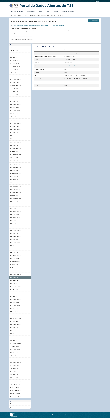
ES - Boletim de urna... (15, 135)
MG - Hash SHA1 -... (15, 201)
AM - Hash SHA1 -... (15, 88)
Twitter (13, 404)
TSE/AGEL (25, 15)
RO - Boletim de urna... (15, 312)
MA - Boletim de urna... (15, 161)
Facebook (14, 407)
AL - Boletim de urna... (15, 60)
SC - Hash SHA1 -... (15, 340)
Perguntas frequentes (68, 12)
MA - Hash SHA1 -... (15, 164)
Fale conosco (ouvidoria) (45, 415)
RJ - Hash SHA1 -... (14, 277)
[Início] (11, 15)
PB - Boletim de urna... (15, 223)
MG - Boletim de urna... (15, 198)
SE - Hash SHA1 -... (14, 365)
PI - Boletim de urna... (15, 261)
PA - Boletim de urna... (15, 211)
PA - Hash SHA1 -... (14, 214)
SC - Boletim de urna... (15, 337)
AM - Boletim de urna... (15, 85)
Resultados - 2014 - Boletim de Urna (39, 15)
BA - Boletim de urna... (15, 98)
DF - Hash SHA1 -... (14, 126)
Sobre (47, 12)
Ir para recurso (94, 20)
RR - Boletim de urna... (15, 324)
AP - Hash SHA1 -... (14, 76)
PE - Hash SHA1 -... (14, 252)
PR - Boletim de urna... (15, 236)
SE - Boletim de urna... (15, 362)
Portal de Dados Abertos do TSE (47, 5)
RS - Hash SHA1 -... (14, 302)
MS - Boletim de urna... (15, 186)
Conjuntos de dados (16, 12)
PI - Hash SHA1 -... (14, 264)
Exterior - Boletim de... (15, 387)
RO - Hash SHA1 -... (15, 315)
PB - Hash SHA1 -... (14, 227)
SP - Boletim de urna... (15, 349)
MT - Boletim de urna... (15, 173)
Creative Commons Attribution (72, 66)
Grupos (40, 12)
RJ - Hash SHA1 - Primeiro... (58, 15)
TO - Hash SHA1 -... (15, 378)
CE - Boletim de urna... (15, 110)
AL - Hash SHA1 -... (14, 63)
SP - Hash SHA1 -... (14, 352)
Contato (55, 12)
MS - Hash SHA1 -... (15, 189)
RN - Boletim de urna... (15, 286)
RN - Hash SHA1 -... (15, 289)
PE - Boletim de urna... (15, 249)
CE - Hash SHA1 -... (14, 113)
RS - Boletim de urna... (15, 299)
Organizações (30, 12)
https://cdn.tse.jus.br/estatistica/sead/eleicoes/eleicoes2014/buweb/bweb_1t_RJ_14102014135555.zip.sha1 (39, 25)
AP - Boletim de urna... (15, 73)
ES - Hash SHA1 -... (14, 139)
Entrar (97, 1)
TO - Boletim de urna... (15, 374)
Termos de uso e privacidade (59, 415)
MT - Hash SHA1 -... (15, 176)
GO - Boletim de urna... (15, 148)
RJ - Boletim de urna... (15, 274)
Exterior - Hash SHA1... (15, 390)
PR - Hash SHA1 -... (14, 239)
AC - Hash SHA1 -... (15, 51)
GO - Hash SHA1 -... (15, 151)
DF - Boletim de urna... (15, 123)
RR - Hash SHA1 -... (14, 327)
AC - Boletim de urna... (15, 47)
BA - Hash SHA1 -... (14, 101)
